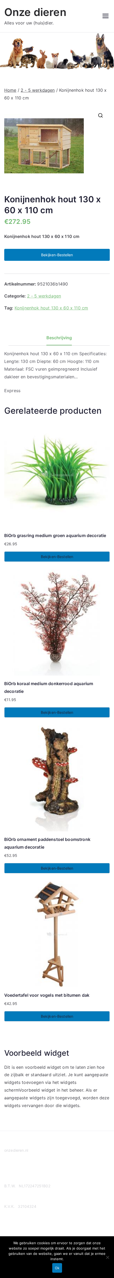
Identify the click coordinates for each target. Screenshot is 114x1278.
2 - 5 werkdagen (38, 90)
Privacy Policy (16, 1170)
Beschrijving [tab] (59, 337)
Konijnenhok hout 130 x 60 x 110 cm (51, 308)
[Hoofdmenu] (105, 16)
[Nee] (107, 1257)
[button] (100, 115)
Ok (57, 1268)
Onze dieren (35, 12)
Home (10, 90)
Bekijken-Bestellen (57, 255)
